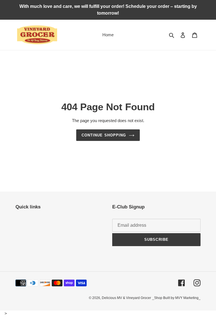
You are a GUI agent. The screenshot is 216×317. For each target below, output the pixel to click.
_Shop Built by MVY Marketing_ (176, 298)
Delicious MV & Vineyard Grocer (126, 298)
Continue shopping (104, 135)
